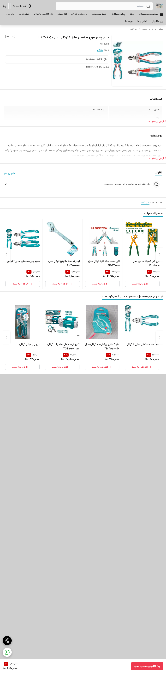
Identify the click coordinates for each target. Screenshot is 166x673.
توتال (100, 49)
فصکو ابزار (159, 29)
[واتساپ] (7, 652)
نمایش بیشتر (159, 121)
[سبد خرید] (4, 6)
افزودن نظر (9, 173)
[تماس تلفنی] (7, 640)
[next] (6, 254)
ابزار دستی (146, 29)
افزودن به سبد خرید (145, 666)
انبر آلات (133, 29)
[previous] (160, 254)
